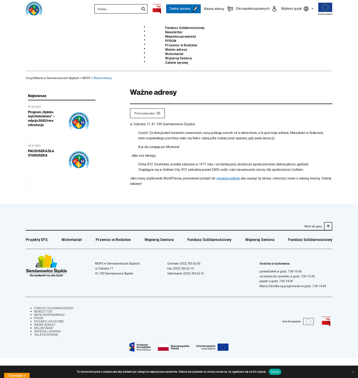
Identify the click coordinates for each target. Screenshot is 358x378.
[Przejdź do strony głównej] (41, 8)
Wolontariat (174, 54)
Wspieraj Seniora (178, 58)
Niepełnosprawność (180, 36)
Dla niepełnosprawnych (253, 9)
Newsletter (174, 32)
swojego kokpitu (228, 178)
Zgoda (275, 371)
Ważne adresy (214, 9)
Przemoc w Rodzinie (181, 45)
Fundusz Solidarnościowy (184, 28)
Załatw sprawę (179, 9)
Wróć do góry (313, 226)
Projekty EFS (37, 239)
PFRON (170, 41)
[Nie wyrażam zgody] (353, 372)
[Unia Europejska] (325, 9)
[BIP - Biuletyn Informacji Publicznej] (157, 9)
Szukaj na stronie (143, 9)
